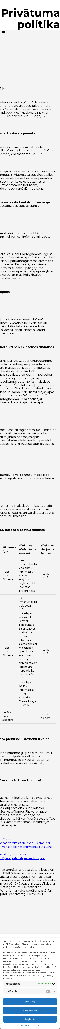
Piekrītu (30, 1001)
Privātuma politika (30, 1025)
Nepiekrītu (30, 1010)
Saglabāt (30, 1019)
